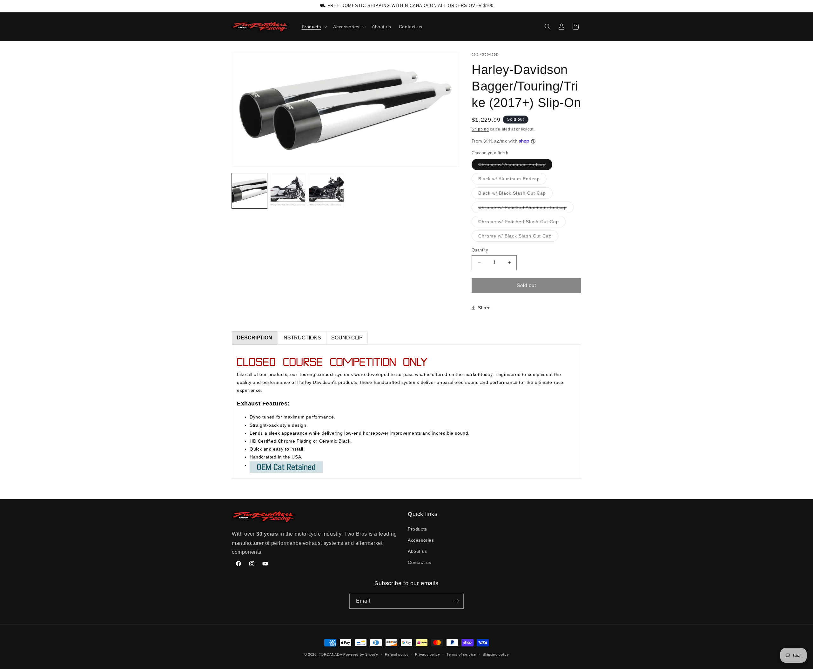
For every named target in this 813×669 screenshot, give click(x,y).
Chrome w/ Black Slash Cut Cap (518, 237)
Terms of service (461, 654)
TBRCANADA (330, 654)
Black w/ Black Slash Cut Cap (515, 194)
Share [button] (484, 307)
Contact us (419, 562)
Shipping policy (496, 654)
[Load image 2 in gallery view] (288, 190)
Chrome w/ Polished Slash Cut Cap (522, 223)
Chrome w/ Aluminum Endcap (515, 166)
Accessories (421, 539)
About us (417, 551)
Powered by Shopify (360, 654)
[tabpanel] (406, 412)
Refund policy (397, 654)
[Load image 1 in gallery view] (249, 190)
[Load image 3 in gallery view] (326, 190)
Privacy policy (427, 654)
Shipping (480, 129)
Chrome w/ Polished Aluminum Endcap (526, 208)
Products (417, 528)
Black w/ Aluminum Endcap (512, 180)
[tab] (254, 338)
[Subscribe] (456, 600)
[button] (314, 26)
